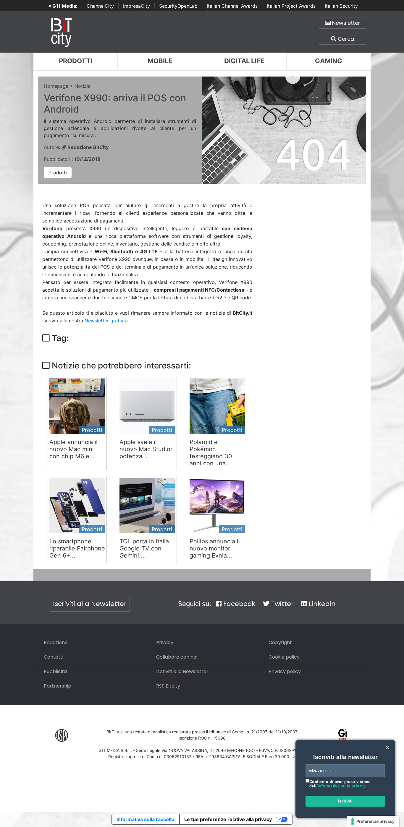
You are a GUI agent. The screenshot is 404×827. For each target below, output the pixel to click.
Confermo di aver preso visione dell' (340, 784)
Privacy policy (285, 671)
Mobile (160, 61)
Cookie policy (284, 657)
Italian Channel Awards (232, 6)
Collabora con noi (176, 657)
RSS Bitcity (168, 686)
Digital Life (244, 61)
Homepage (56, 86)
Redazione (56, 642)
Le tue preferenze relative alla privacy (228, 819)
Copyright (280, 642)
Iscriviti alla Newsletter (90, 603)
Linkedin (321, 603)
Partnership (57, 686)
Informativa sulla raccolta (145, 819)
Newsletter (345, 23)
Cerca (345, 39)
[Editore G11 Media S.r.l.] (343, 734)
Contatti (53, 657)
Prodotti (75, 61)
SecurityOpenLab (178, 6)
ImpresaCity (136, 6)
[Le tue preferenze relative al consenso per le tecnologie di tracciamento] (373, 821)
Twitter (281, 603)
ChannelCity (100, 6)
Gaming (328, 61)
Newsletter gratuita (106, 321)
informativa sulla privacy (342, 786)
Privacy (164, 642)
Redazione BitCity (87, 147)
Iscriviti (345, 801)
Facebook (238, 603)
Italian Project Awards (291, 6)
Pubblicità (55, 671)
